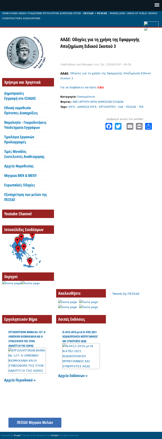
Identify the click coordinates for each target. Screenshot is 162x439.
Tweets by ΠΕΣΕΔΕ (126, 293)
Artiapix (55, 435)
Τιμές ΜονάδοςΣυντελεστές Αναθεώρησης (24, 154)
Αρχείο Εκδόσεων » (73, 375)
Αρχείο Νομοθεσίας (19, 165)
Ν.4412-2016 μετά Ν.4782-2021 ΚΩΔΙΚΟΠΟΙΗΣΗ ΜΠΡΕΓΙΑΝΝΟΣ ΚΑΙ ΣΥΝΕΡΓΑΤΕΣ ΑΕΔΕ (80, 336)
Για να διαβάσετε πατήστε (82, 87)
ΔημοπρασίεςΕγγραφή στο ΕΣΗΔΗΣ (20, 96)
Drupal (17, 435)
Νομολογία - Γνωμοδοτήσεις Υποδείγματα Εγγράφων (25, 125)
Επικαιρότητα (86, 96)
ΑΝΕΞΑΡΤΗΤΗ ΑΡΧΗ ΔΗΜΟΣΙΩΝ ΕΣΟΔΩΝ (98, 101)
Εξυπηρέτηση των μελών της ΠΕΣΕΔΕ (25, 197)
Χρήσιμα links (145, 420)
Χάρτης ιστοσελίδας (113, 420)
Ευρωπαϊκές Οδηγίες (19, 184)
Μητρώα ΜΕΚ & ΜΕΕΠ (20, 175)
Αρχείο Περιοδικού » (20, 379)
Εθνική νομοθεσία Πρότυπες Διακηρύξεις (21, 110)
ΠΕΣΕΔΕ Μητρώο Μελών (35, 422)
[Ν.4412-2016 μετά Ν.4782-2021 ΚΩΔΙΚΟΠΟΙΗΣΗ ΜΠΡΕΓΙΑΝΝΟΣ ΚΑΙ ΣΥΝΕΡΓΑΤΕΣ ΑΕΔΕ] (81, 366)
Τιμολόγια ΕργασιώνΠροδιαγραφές (19, 139)
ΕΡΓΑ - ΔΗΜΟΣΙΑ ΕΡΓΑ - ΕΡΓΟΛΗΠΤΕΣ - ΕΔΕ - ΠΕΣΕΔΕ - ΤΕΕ (106, 106)
